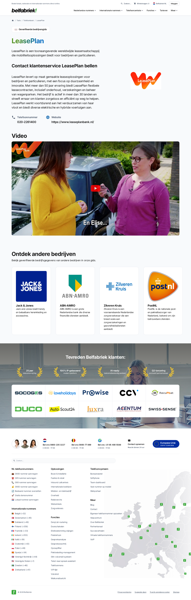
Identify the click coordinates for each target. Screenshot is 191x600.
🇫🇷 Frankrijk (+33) (20, 531)
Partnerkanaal (96, 526)
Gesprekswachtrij (58, 544)
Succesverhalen (97, 531)
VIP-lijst (54, 569)
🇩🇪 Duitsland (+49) (20, 522)
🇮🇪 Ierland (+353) (20, 535)
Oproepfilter (56, 548)
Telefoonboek (28, 20)
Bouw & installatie (58, 474)
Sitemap (176, 592)
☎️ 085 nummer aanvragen (24, 478)
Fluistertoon (56, 535)
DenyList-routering (59, 522)
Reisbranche (56, 499)
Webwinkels (56, 504)
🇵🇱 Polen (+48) (18, 548)
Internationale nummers (24, 508)
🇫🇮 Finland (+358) (20, 526)
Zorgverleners (57, 508)
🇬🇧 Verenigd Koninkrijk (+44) (24, 557)
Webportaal (95, 491)
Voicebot (55, 574)
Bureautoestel (96, 474)
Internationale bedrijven (61, 486)
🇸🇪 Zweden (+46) (20, 565)
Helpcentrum (96, 518)
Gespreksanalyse (58, 539)
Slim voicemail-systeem (61, 557)
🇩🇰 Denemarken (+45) (22, 518)
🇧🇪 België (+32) (19, 513)
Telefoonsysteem (99, 469)
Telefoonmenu (57, 565)
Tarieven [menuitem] (164, 10)
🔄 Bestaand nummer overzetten (26, 491)
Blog (92, 505)
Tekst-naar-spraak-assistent (63, 561)
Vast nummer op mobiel (100, 486)
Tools (19, 20)
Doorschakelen (57, 526)
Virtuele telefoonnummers (101, 535)
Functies (55, 517)
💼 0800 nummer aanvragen (24, 474)
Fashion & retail (57, 478)
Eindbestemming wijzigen (62, 531)
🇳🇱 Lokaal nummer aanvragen (25, 499)
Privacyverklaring (124, 592)
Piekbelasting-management (63, 552)
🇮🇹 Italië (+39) (18, 539)
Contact (93, 509)
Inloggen (174, 4)
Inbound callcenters (59, 482)
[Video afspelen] (95, 188)
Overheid (55, 495)
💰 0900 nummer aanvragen (24, 486)
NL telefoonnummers (22, 469)
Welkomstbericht (58, 578)
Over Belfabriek (97, 522)
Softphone (94, 478)
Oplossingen (57, 469)
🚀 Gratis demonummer (22, 495)
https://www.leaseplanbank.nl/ (72, 122)
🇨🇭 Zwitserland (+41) (21, 569)
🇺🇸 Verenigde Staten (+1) (23, 561)
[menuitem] (85, 10)
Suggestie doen (140, 592)
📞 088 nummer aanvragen (24, 482)
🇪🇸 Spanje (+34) (19, 552)
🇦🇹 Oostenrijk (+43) (20, 544)
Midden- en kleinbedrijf (61, 491)
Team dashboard (97, 482)
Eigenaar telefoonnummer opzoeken (106, 513)
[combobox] (65, 460)
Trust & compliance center (160, 592)
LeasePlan (40, 20)
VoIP (92, 539)
